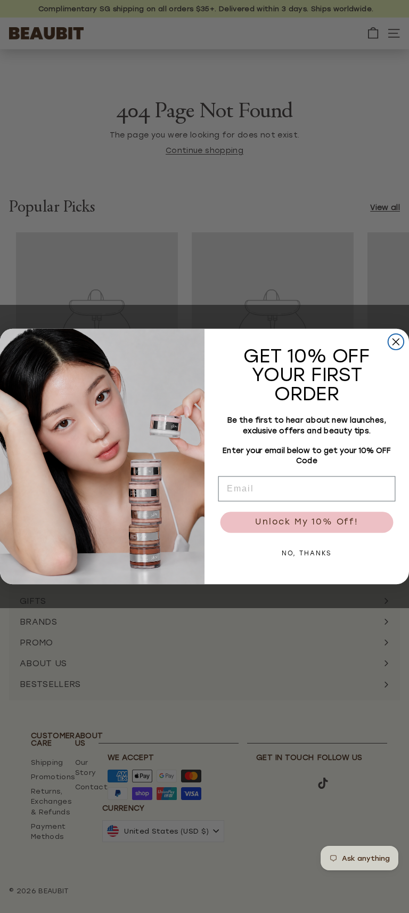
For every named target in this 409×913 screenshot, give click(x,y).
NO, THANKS (307, 554)
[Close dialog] (396, 342)
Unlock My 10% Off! (306, 523)
